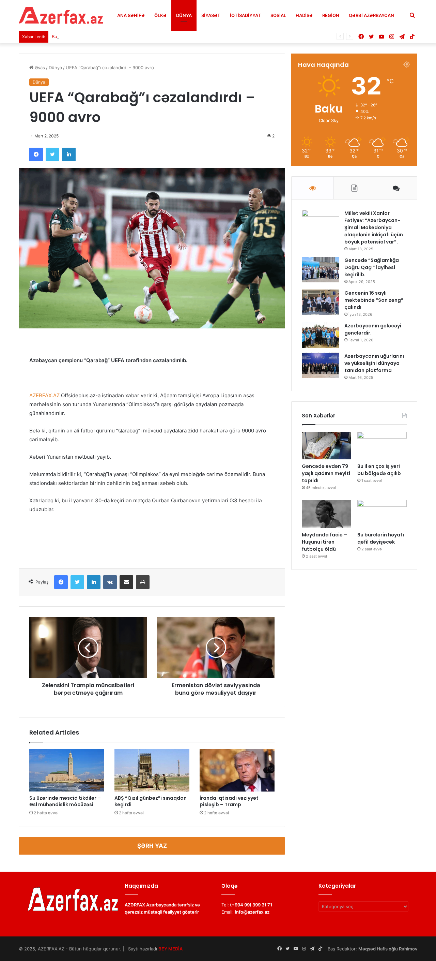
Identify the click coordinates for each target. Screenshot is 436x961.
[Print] (143, 582)
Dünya (184, 15)
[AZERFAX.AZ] (61, 15)
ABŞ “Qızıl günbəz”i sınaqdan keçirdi (150, 801)
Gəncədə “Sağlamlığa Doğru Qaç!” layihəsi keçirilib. (371, 267)
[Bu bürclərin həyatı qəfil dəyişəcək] (382, 514)
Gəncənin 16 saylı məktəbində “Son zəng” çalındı (373, 300)
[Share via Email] (126, 582)
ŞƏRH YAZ (152, 845)
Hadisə (304, 15)
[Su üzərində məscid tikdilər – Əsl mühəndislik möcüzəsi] (66, 770)
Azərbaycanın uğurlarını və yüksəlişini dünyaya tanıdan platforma (374, 363)
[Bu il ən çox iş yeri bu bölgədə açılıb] (382, 446)
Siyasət (210, 15)
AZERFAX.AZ (44, 395)
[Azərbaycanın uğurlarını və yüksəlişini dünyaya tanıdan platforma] (320, 365)
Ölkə (160, 15)
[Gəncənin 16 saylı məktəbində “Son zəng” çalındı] (320, 302)
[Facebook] (36, 154)
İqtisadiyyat (245, 15)
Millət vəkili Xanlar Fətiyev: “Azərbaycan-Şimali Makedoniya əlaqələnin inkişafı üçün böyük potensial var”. (373, 227)
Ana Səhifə (131, 15)
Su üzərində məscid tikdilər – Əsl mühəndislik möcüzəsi (65, 801)
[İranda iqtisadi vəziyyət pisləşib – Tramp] (237, 770)
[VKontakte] (110, 582)
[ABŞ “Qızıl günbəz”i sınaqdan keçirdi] (151, 770)
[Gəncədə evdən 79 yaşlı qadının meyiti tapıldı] (326, 446)
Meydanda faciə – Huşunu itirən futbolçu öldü (324, 541)
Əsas (39, 67)
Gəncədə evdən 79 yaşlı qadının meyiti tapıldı (326, 473)
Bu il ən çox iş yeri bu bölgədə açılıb (90, 36)
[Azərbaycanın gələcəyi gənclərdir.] (320, 335)
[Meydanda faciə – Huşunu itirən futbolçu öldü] (326, 514)
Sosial (278, 15)
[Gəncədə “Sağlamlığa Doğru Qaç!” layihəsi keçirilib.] (320, 269)
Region (330, 15)
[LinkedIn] (69, 154)
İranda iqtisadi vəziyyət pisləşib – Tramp (229, 801)
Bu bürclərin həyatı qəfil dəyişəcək (380, 538)
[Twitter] (52, 154)
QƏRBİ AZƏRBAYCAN (371, 15)
